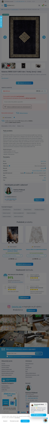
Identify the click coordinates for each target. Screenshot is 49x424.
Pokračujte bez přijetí (14, 421)
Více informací (17, 417)
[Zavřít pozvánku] (46, 404)
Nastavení (5, 421)
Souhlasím (25, 421)
